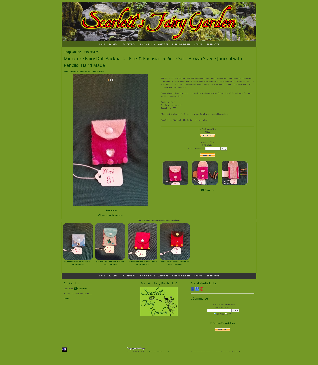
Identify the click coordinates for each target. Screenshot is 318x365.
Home (66, 299)
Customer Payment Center (223, 323)
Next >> (114, 210)
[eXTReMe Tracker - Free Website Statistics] (64, 350)
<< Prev (107, 210)
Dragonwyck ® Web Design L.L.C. (159, 351)
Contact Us (209, 190)
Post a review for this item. (111, 215)
